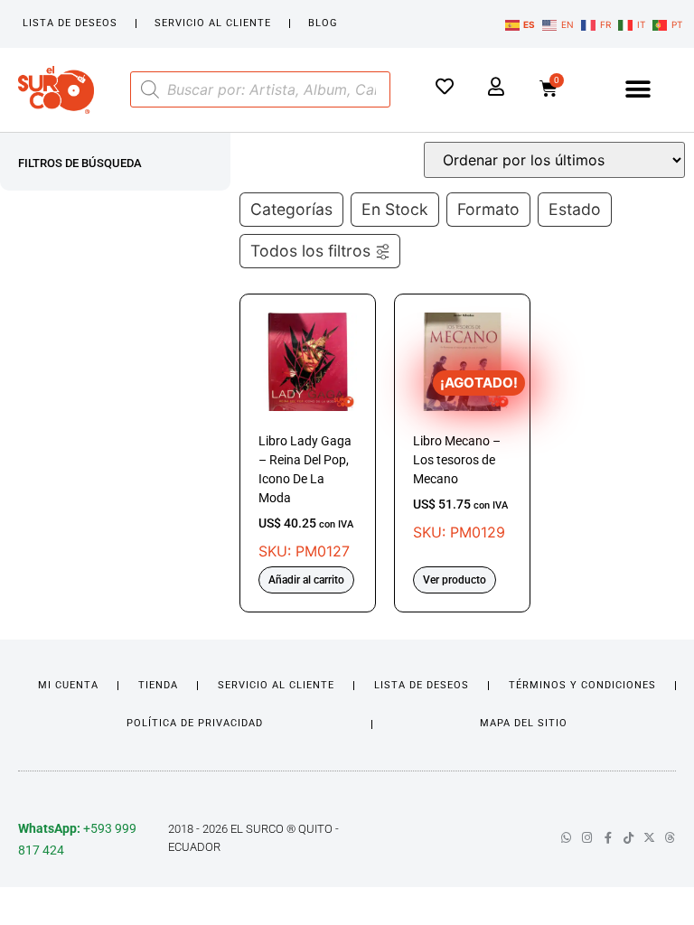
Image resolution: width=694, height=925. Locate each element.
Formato (488, 209)
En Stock (394, 209)
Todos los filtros (310, 250)
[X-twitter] (649, 838)
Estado (575, 209)
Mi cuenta (68, 685)
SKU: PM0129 (462, 457)
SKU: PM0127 (305, 497)
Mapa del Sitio (523, 723)
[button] (638, 90)
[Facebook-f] (608, 838)
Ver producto (454, 580)
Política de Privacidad (195, 723)
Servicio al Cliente (213, 23)
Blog (323, 23)
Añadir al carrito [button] (306, 580)
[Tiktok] (628, 838)
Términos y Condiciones (582, 685)
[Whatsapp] (566, 838)
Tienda (158, 685)
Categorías (291, 209)
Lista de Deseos (70, 23)
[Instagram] (587, 838)
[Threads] (670, 838)
